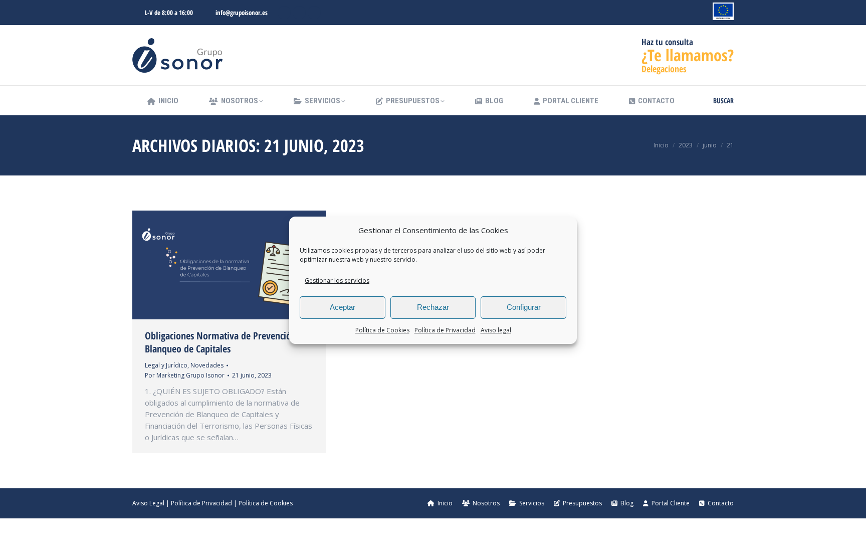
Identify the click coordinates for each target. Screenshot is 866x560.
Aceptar (342, 307)
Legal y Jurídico (166, 365)
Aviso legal (496, 330)
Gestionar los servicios (337, 280)
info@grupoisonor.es (241, 12)
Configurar (524, 307)
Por (185, 375)
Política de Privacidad (445, 330)
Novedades (207, 365)
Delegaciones (664, 69)
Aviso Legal (148, 503)
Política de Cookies (382, 330)
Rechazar (433, 307)
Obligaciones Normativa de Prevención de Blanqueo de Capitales (226, 342)
